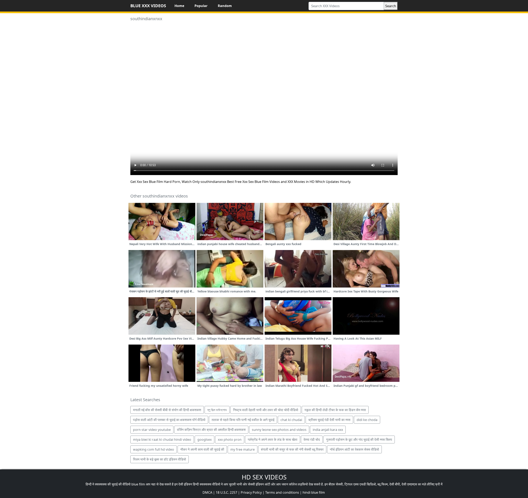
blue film (138, 484)
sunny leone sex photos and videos (279, 429)
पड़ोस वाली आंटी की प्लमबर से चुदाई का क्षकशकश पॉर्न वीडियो (169, 419)
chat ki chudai (291, 419)
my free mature (242, 449)
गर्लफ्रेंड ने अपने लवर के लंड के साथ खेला (272, 439)
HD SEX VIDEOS (264, 477)
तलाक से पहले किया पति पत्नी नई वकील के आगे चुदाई (243, 419)
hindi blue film (314, 492)
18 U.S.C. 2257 (226, 492)
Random (225, 6)
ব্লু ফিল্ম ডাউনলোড (217, 410)
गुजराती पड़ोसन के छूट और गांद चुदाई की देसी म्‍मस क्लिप (359, 439)
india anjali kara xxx (328, 429)
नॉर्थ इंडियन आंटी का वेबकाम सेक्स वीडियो (354, 449)
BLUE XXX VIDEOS (148, 5)
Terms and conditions (282, 492)
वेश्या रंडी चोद (312, 439)
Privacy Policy (251, 492)
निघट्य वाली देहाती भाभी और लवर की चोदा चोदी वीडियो (265, 410)
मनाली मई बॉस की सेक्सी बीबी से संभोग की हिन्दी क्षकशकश (167, 410)
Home (179, 6)
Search (390, 6)
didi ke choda (367, 419)
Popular (200, 6)
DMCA (207, 492)
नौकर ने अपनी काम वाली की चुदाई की (202, 449)
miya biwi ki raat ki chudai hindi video (162, 439)
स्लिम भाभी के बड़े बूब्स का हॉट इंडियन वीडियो (159, 459)
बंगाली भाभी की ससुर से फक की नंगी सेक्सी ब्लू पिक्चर (292, 449)
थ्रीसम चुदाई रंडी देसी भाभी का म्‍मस (329, 419)
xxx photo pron (230, 439)
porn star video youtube (152, 429)
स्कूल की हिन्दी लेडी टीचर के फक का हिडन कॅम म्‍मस (335, 410)
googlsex (204, 439)
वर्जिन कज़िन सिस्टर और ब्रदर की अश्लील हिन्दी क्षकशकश (211, 429)
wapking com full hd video (153, 449)
